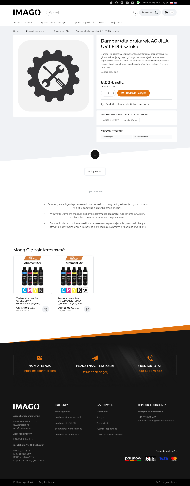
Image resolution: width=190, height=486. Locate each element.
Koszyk (100, 417)
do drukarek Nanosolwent (68, 428)
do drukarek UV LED (65, 423)
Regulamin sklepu (48, 482)
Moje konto (116, 22)
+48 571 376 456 (151, 2)
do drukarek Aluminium (67, 434)
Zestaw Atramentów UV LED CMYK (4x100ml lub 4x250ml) (28, 301)
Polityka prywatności (23, 482)
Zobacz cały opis (109, 72)
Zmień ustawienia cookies (109, 434)
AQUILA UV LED (111, 120)
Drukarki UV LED (61, 31)
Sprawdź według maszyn (53, 22)
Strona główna (62, 411)
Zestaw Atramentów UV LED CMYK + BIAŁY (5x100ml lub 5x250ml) (69, 301)
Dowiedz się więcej (95, 372)
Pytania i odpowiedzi (84, 22)
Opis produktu (95, 171)
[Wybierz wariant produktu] (45, 309)
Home (16, 31)
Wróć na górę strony (166, 482)
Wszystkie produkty (23, 22)
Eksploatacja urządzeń (36, 31)
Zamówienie (102, 423)
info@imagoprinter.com (40, 371)
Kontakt (102, 22)
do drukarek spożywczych (68, 417)
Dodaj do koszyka (136, 93)
